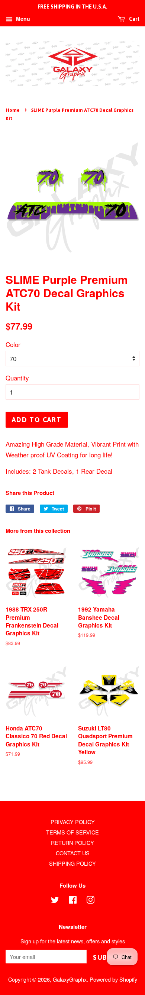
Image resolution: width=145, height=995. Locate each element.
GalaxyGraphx (70, 979)
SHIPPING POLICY (72, 863)
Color (13, 344)
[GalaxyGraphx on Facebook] (72, 901)
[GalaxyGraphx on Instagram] (90, 901)
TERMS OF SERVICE (72, 832)
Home (13, 110)
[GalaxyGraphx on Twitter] (55, 901)
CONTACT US (73, 853)
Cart (133, 19)
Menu (22, 18)
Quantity (17, 377)
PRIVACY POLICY (73, 822)
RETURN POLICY (72, 842)
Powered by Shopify (113, 979)
